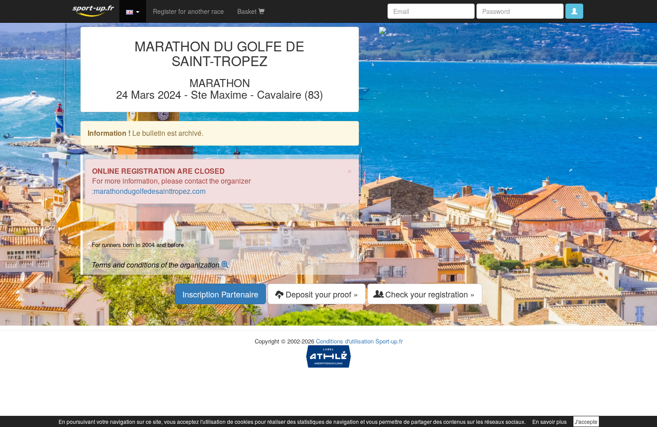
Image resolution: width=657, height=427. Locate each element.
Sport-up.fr (389, 341)
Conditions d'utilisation (345, 341)
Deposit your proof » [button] (320, 294)
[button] (132, 11)
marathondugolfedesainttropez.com (150, 191)
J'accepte (586, 421)
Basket (247, 11)
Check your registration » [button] (429, 294)
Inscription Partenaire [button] (220, 294)
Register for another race (188, 11)
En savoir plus (549, 421)
